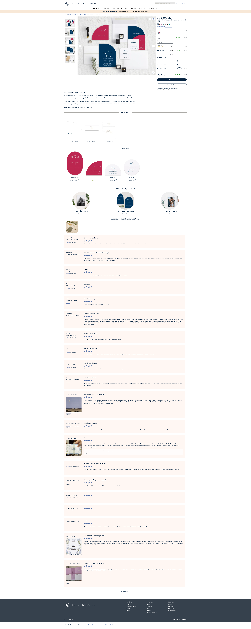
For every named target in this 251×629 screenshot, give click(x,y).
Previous (70, 17)
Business (132, 8)
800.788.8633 (176, 619)
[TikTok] (65, 619)
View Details (179, 89)
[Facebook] (68, 619)
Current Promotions (152, 612)
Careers (149, 610)
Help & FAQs (171, 608)
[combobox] (166, 3)
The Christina (68, 482)
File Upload (170, 606)
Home (65, 14)
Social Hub (149, 606)
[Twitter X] (67, 619)
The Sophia (68, 242)
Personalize (171, 79)
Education (128, 610)
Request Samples (172, 610)
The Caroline (68, 466)
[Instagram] (73, 619)
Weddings (106, 8)
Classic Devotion (69, 581)
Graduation (96, 8)
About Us (149, 604)
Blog (148, 608)
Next (70, 63)
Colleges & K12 (153, 8)
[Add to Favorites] (150, 19)
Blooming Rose (68, 413)
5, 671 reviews (168, 27)
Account (170, 604)
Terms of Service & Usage (93, 624)
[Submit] (177, 3)
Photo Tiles (142, 8)
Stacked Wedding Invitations (86, 14)
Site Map (112, 624)
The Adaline (68, 426)
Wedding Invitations (73, 14)
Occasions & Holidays (119, 8)
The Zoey (67, 523)
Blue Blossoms (68, 554)
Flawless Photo (68, 510)
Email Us (185, 619)
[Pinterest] (70, 619)
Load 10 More (124, 591)
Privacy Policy (105, 624)
